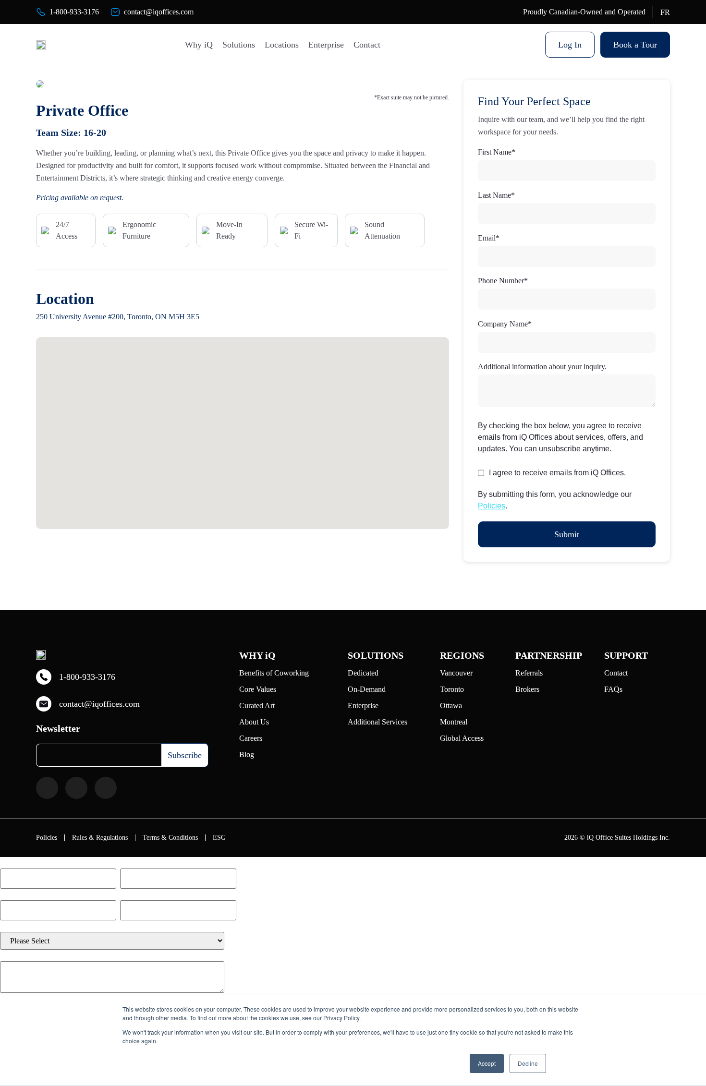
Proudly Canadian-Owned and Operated (584, 12)
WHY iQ (257, 655)
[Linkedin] (106, 788)
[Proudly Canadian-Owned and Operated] (514, 12)
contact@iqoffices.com (159, 12)
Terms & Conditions (170, 837)
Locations (282, 44)
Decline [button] (528, 1063)
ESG (219, 837)
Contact (366, 44)
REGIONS (462, 655)
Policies (491, 506)
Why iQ (199, 44)
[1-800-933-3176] (41, 12)
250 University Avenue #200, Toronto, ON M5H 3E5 (117, 317)
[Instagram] (76, 788)
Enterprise (326, 44)
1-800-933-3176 (74, 12)
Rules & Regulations (100, 837)
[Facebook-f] (47, 788)
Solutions (238, 44)
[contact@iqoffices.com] (115, 12)
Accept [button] (487, 1063)
